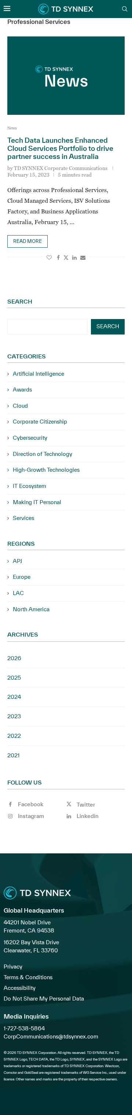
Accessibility (20, 988)
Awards (22, 389)
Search (19, 301)
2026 (14, 658)
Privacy (13, 966)
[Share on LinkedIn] (74, 257)
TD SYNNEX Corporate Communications (60, 168)
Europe (21, 577)
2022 (14, 736)
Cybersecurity (30, 438)
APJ (17, 561)
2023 (14, 716)
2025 (14, 678)
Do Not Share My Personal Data (44, 998)
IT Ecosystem (29, 486)
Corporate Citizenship (40, 421)
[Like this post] (49, 257)
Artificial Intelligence (38, 374)
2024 (14, 697)
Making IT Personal (37, 502)
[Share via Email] (82, 257)
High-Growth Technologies (46, 470)
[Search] (124, 9)
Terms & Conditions (28, 977)
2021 (13, 755)
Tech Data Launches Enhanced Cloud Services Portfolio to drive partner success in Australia (60, 148)
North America (31, 609)
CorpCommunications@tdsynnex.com (51, 1036)
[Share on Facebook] (58, 257)
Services (23, 518)
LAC (18, 593)
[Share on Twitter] (66, 257)
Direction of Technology (42, 454)
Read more (27, 241)
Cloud (20, 406)
